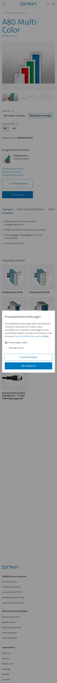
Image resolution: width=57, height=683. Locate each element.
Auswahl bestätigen (28, 357)
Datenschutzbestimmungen (27, 336)
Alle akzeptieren (28, 365)
